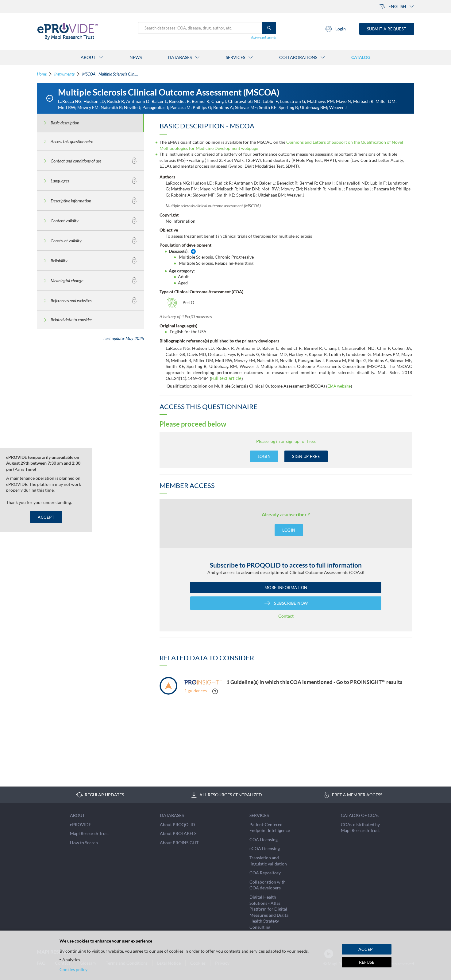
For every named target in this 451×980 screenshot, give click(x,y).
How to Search (84, 842)
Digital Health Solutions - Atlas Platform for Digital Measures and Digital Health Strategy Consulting (269, 912)
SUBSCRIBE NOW (291, 603)
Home (42, 74)
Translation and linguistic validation (268, 860)
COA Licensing (263, 839)
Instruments (64, 74)
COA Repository (265, 872)
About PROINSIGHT (179, 842)
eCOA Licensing (264, 848)
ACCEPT (46, 517)
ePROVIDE (80, 824)
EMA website (339, 386)
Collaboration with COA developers (267, 885)
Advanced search (263, 37)
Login (340, 28)
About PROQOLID (177, 824)
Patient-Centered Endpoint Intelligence (269, 827)
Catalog (360, 57)
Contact (286, 616)
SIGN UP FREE (306, 456)
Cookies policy (73, 969)
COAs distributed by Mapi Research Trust (360, 827)
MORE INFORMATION (285, 587)
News (135, 57)
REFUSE (366, 962)
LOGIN (264, 456)
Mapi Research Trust (89, 833)
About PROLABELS (178, 833)
